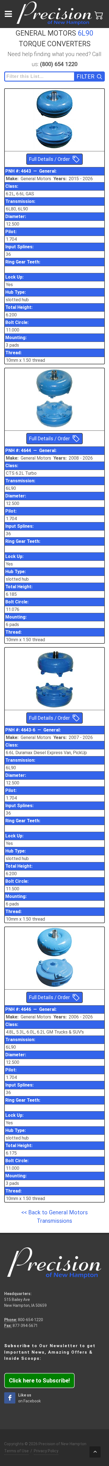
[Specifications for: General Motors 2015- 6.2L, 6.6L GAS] (54, 104)
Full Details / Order (49, 159)
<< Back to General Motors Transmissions (54, 1216)
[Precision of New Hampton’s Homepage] (54, 14)
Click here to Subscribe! (39, 1380)
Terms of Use (16, 1451)
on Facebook (29, 1398)
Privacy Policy (46, 1451)
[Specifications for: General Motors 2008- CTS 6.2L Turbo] (54, 383)
